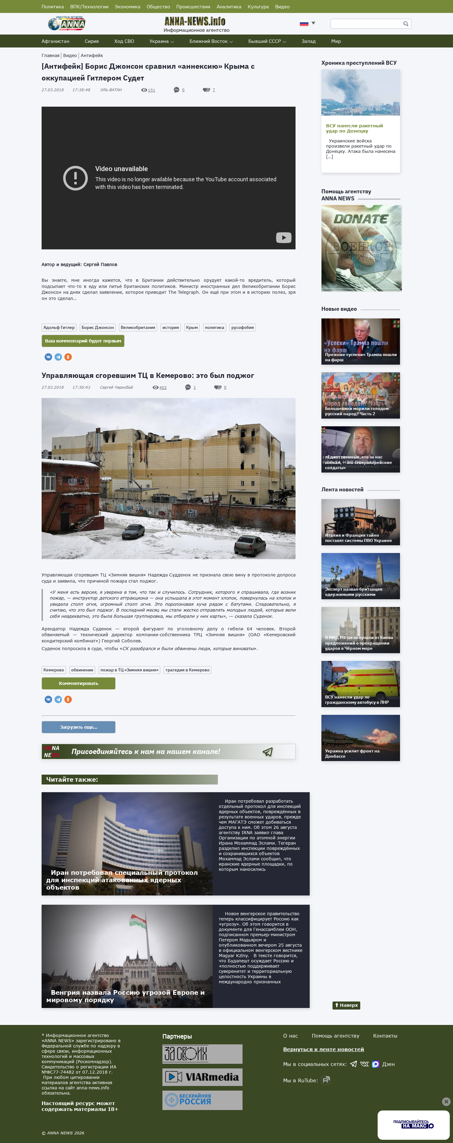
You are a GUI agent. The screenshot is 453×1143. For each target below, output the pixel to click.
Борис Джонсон (98, 327)
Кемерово (53, 670)
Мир (336, 41)
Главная (50, 55)
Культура (258, 6)
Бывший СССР (264, 41)
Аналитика (229, 6)
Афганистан (55, 41)
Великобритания (138, 327)
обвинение (82, 670)
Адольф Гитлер (59, 327)
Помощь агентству (335, 1036)
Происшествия (193, 6)
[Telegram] (58, 357)
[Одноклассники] (68, 357)
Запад (309, 41)
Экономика (128, 6)
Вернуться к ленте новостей (323, 1049)
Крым (192, 327)
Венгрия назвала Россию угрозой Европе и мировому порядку (125, 996)
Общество (158, 6)
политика (214, 327)
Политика (53, 6)
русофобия (242, 327)
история (170, 327)
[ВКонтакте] (48, 357)
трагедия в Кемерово (187, 670)
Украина (159, 41)
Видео (282, 6)
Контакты (385, 1036)
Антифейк (92, 55)
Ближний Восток (209, 41)
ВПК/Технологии (89, 6)
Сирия (92, 41)
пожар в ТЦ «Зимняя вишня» (129, 670)
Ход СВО (124, 41)
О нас (290, 1036)
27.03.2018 (66, 90)
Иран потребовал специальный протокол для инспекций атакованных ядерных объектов (122, 880)
